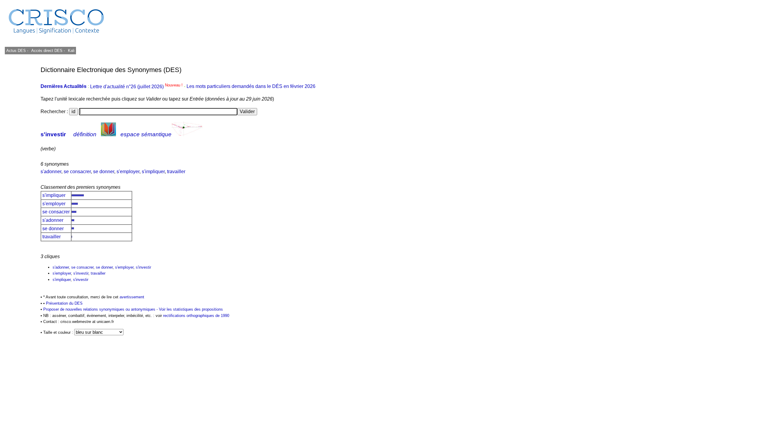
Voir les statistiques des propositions (191, 309)
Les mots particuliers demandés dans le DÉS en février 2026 (251, 86)
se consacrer (77, 171)
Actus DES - (17, 50)
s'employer (128, 171)
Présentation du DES (64, 303)
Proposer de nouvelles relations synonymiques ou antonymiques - (101, 309)
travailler (176, 171)
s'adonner (51, 171)
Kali (71, 50)
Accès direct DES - (48, 50)
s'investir (53, 134)
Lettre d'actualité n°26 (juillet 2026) (137, 86)
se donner (103, 171)
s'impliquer (153, 171)
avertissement (132, 297)
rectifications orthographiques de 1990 (196, 315)
